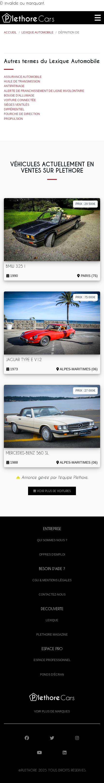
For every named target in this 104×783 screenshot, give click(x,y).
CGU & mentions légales (52, 580)
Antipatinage (14, 86)
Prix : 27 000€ (85, 390)
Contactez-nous (52, 594)
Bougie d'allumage (19, 95)
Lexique (52, 620)
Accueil (10, 32)
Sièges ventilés (16, 104)
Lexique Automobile (37, 32)
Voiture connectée (20, 100)
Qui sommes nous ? (52, 540)
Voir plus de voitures (53, 490)
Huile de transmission (22, 81)
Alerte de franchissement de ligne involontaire (44, 91)
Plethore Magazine (52, 634)
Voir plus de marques (52, 711)
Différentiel (14, 109)
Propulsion (13, 119)
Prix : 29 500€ (85, 204)
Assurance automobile (23, 77)
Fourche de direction (22, 114)
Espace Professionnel (52, 660)
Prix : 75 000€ (85, 297)
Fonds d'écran (52, 674)
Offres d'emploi (52, 554)
